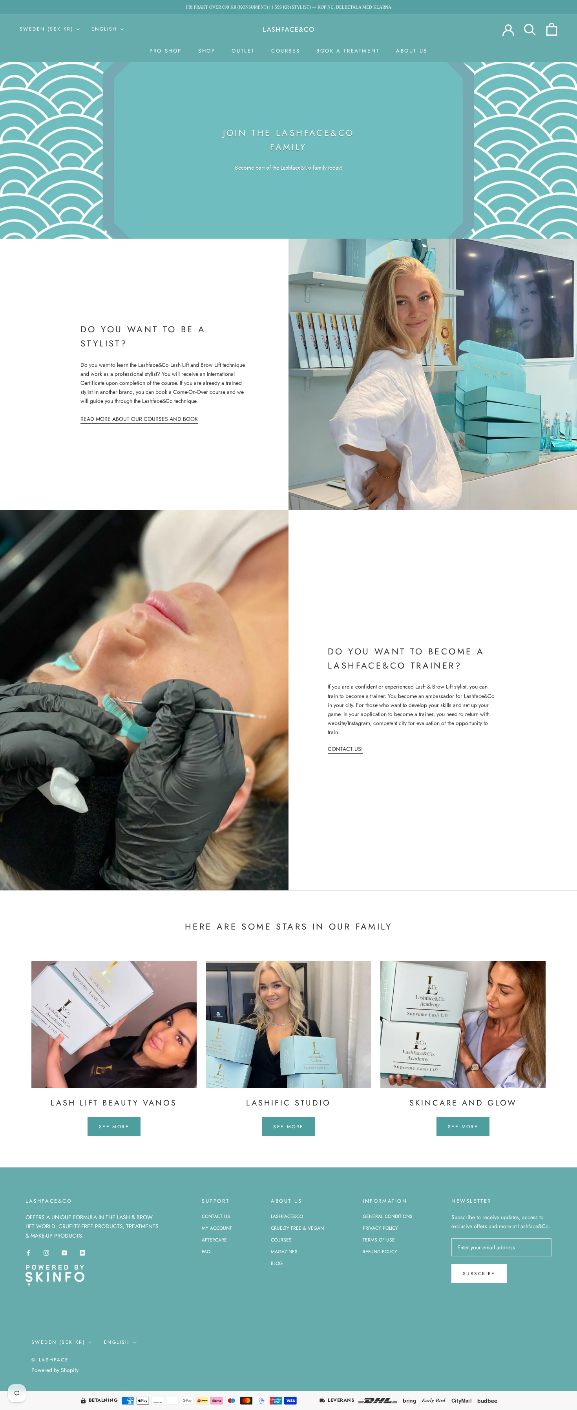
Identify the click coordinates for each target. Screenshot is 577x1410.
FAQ (206, 1251)
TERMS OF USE (379, 1239)
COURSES (285, 50)
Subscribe (479, 1273)
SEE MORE (114, 1126)
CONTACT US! (345, 749)
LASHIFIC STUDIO (288, 1103)
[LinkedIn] (82, 1252)
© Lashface (50, 1359)
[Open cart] (551, 29)
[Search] (530, 29)
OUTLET (243, 50)
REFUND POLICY (380, 1251)
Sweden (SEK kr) (46, 29)
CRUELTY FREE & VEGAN (297, 1228)
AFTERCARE (214, 1239)
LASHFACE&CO (287, 1216)
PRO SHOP (166, 50)
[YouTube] (64, 1252)
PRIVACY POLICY (380, 1228)
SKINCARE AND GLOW (463, 1103)
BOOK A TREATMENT (348, 50)
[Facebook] (28, 1252)
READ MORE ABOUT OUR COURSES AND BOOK (139, 419)
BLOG (277, 1263)
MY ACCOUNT (217, 1228)
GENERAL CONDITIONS (388, 1216)
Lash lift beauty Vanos (114, 1103)
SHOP (206, 50)
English (104, 29)
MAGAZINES (284, 1251)
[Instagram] (46, 1252)
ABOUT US (411, 50)
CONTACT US (216, 1216)
